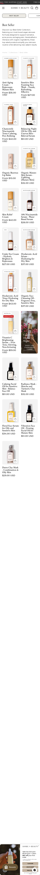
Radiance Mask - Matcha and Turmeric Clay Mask (29, 387)
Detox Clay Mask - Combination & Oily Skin (10, 469)
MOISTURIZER (30, 867)
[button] (31, 8)
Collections (13, 52)
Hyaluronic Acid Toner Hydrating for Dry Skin (10, 298)
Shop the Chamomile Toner (29, 347)
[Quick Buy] (15, 76)
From (9, 94)
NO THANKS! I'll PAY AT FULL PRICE (30, 873)
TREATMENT (30, 870)
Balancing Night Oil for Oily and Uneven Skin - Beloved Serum (29, 132)
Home (4, 52)
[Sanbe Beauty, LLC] (20, 8)
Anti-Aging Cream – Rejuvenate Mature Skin (8, 86)
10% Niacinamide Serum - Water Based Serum (29, 216)
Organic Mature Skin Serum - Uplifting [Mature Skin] (28, 176)
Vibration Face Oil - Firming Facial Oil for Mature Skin (28, 429)
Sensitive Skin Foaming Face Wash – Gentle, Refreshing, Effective (28, 87)
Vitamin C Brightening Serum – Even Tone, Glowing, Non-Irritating (9, 342)
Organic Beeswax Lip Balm (10, 173)
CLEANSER (30, 863)
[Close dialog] (39, 846)
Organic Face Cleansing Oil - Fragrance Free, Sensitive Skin (28, 299)
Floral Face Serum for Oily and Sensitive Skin (10, 428)
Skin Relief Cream (7, 215)
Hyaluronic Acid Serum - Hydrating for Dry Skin (29, 257)
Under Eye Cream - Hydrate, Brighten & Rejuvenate (10, 257)
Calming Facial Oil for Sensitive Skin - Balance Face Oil (9, 387)
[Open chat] (34, 870)
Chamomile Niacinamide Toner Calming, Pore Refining (9, 132)
